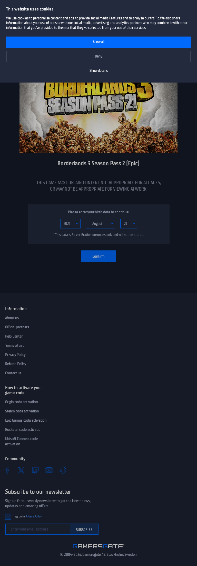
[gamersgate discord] (49, 470)
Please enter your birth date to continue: (98, 212)
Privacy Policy (15, 354)
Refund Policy (15, 363)
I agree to (28, 516)
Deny (98, 56)
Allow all (98, 42)
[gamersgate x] (21, 470)
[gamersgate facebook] (7, 470)
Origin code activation (21, 402)
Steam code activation (22, 411)
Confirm (98, 256)
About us (12, 317)
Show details (99, 70)
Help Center (14, 336)
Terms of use (14, 345)
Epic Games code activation (26, 420)
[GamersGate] (98, 549)
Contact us (13, 373)
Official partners (17, 327)
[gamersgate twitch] (35, 470)
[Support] (63, 470)
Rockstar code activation (24, 429)
